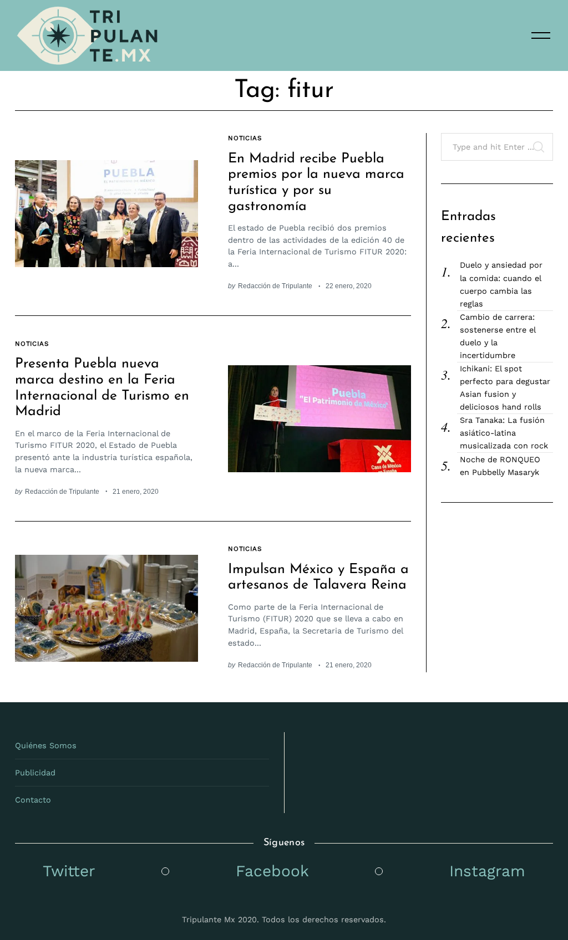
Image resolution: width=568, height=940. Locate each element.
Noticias (245, 138)
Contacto (33, 799)
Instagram (487, 871)
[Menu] (541, 35)
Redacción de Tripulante (275, 285)
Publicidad (35, 772)
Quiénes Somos (46, 745)
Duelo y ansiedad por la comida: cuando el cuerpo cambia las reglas (501, 284)
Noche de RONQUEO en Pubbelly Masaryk (500, 466)
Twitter (69, 871)
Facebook (272, 871)
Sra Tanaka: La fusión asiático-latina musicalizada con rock (504, 433)
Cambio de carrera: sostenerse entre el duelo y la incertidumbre (497, 336)
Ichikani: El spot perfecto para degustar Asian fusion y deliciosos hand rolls (505, 387)
